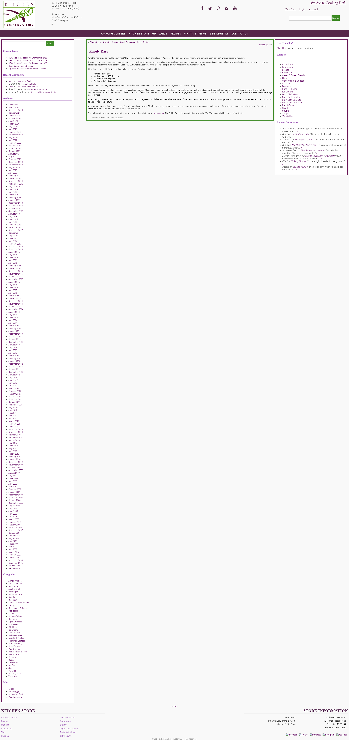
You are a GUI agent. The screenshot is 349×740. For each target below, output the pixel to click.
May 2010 (12, 448)
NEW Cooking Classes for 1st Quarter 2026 (27, 63)
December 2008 (15, 495)
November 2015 (15, 274)
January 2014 (14, 331)
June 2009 (13, 478)
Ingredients (6, 728)
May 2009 (12, 481)
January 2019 (14, 200)
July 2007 (12, 541)
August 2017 (14, 235)
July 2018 (12, 216)
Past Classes (14, 649)
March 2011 (13, 421)
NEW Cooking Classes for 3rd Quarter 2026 (27, 58)
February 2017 (14, 244)
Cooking (5, 725)
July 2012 (12, 377)
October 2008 (14, 500)
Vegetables (13, 676)
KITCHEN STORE (139, 33)
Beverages (13, 592)
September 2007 (15, 535)
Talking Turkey (298, 161)
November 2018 (15, 205)
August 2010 (14, 440)
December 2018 (15, 203)
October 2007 (14, 533)
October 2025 (14, 113)
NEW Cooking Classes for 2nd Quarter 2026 (27, 60)
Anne (10, 81)
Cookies (12, 613)
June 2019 (13, 189)
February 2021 (14, 159)
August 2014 (14, 312)
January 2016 (14, 268)
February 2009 (14, 489)
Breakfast (12, 600)
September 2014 (15, 309)
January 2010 (14, 459)
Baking (4, 721)
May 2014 (12, 320)
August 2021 (14, 154)
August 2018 (14, 214)
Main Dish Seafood (16, 641)
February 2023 (14, 132)
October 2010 (14, 435)
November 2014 (15, 304)
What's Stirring (195, 33)
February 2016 (14, 265)
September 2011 (15, 405)
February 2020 (14, 175)
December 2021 (15, 145)
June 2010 (13, 445)
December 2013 (15, 334)
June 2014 (13, 317)
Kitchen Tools (14, 632)
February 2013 (14, 358)
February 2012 (14, 391)
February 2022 (14, 143)
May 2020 (12, 170)
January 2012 (14, 394)
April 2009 (12, 484)
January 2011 (14, 426)
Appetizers (13, 586)
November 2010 (15, 432)
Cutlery (63, 725)
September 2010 (15, 437)
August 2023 (14, 126)
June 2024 (13, 121)
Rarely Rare (98, 51)
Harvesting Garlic (24, 81)
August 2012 (14, 375)
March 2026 (13, 107)
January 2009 (14, 492)
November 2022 (15, 135)
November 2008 (15, 497)
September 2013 (15, 342)
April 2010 (12, 451)
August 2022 (14, 137)
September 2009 (15, 470)
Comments (15, 694)
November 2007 (15, 530)
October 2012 (14, 369)
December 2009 (15, 462)
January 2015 (14, 298)
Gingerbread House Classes (20, 66)
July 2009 (12, 475)
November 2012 (15, 366)
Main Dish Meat (15, 635)
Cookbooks (13, 611)
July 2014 (12, 315)
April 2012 (12, 385)
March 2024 (13, 124)
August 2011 (14, 407)
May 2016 (12, 260)
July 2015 (12, 285)
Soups (11, 668)
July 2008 (12, 508)
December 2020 (15, 162)
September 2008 (15, 503)
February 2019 (14, 197)
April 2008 (12, 516)
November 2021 (15, 148)
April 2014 (12, 323)
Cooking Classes (113, 33)
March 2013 (13, 355)
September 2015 (15, 279)
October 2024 (14, 118)
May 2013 (12, 350)
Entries (13, 691)
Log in (11, 689)
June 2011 (13, 413)
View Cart (290, 9)
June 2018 (13, 219)
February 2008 (14, 522)
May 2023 (12, 129)
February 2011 (14, 424)
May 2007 (12, 546)
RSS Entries (174, 706)
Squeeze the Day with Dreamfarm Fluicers (27, 69)
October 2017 (14, 233)
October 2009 (14, 467)
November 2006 (15, 563)
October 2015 (14, 276)
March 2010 (13, 454)
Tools (4, 732)
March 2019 (13, 195)
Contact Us (239, 33)
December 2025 (15, 110)
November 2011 (15, 399)
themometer (158, 113)
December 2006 (15, 560)
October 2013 (14, 339)
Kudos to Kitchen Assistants (43, 92)
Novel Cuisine (14, 646)
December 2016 (15, 246)
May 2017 (12, 241)
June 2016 (13, 257)
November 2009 (15, 465)
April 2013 (12, 353)
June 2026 (13, 105)
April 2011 (12, 418)
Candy (11, 605)
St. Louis (12, 671)
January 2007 (14, 557)
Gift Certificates (67, 717)
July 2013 (12, 347)
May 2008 (12, 514)
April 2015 (12, 293)
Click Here (282, 48)
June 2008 (13, 511)
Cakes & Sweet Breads (18, 602)
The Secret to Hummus (27, 87)
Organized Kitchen (69, 728)
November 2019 (15, 181)
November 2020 (15, 165)
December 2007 (15, 527)
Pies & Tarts (13, 654)
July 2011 (12, 410)
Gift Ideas (12, 627)
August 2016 (14, 252)
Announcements (15, 583)
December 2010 (15, 429)
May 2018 (12, 222)
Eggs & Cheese (15, 622)
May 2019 (12, 192)
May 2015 (12, 290)
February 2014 (14, 328)
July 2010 (12, 443)
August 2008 (14, 505)
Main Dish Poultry (16, 638)
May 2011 (12, 415)
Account (313, 9)
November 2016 (15, 249)
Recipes (175, 33)
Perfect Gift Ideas (68, 732)
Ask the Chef (14, 589)
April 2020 (12, 173)
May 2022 (12, 140)
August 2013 (14, 345)
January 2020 (14, 178)
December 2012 (15, 364)
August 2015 (14, 282)
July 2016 (12, 255)
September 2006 (15, 568)
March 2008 (13, 519)
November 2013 (15, 336)
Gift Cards (159, 33)
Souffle (11, 665)
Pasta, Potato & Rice (17, 652)
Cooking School (15, 616)
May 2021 (12, 156)
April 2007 (12, 549)
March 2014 (13, 325)
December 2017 (15, 227)
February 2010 (14, 456)
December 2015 (15, 271)
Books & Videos (15, 594)
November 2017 (15, 230)
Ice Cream (13, 630)
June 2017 (13, 238)
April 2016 (12, 263)
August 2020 (14, 167)
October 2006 (14, 565)
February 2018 (14, 225)
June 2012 (13, 380)
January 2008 (14, 525)
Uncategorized (14, 673)
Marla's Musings (15, 643)
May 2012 (12, 383)
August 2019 (14, 186)
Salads (11, 660)
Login (302, 9)
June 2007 (13, 544)
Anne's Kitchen (15, 581)
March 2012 (13, 388)
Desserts (12, 619)
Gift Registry (219, 33)
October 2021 (14, 151)
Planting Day (264, 45)
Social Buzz (13, 662)
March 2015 (13, 295)
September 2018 (15, 211)
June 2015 (13, 287)
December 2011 (15, 396)
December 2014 (15, 301)
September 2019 (15, 184)
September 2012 (15, 372)
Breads (11, 597)
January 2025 (14, 115)
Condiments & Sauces (18, 608)
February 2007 (14, 555)
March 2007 (13, 552)
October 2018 (14, 208)
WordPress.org (15, 697)
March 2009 (13, 486)
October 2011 (14, 402)
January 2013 (14, 361)
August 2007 (14, 538)
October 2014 (14, 306)
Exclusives (13, 624)
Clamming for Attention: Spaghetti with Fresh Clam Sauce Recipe (119, 42)
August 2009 (14, 473)
